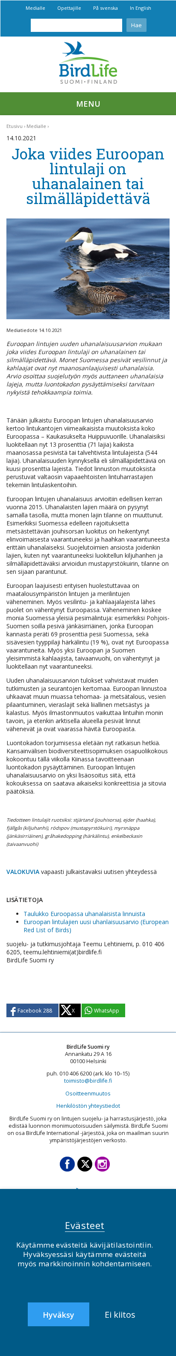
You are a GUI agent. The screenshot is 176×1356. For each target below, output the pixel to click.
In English (140, 8)
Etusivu (14, 126)
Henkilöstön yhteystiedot (88, 1105)
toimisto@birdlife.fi (88, 1080)
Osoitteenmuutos (88, 1093)
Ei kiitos (120, 1314)
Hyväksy (58, 1315)
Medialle (35, 8)
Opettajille (69, 8)
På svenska (105, 8)
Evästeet (85, 1225)
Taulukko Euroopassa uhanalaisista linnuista (84, 914)
